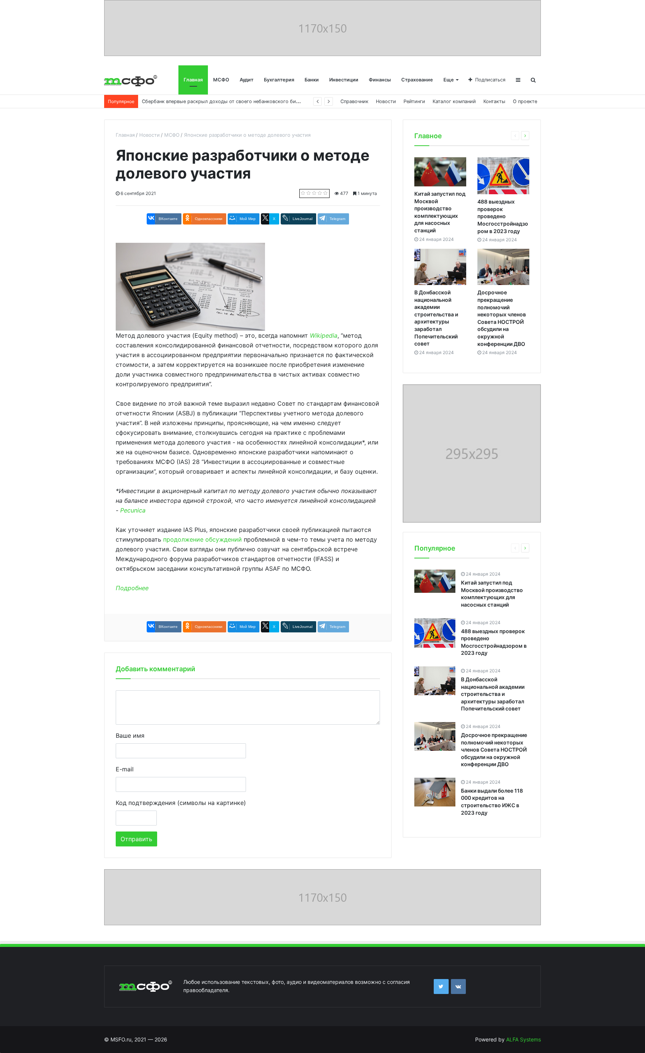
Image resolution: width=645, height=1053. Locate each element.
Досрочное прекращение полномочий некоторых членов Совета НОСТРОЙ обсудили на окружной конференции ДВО (494, 749)
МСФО (221, 80)
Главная (193, 80)
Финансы (380, 80)
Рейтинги (414, 101)
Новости (386, 101)
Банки (312, 80)
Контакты (494, 101)
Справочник (354, 101)
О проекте (525, 101)
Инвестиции (343, 80)
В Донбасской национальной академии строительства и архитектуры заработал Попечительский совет (492, 694)
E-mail (125, 769)
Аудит (246, 80)
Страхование (417, 80)
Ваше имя (130, 735)
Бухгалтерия (279, 80)
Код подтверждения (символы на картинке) (181, 802)
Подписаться (490, 80)
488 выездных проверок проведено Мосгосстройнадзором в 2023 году (502, 216)
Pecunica (133, 510)
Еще (448, 80)
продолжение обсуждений (202, 539)
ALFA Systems (523, 1039)
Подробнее (132, 588)
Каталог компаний (454, 101)
